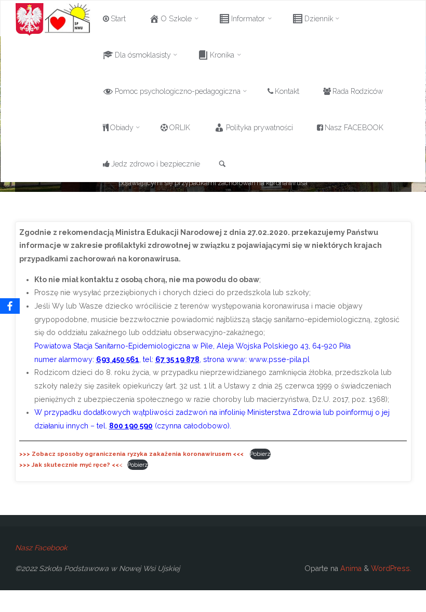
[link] (222, 164)
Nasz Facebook (41, 548)
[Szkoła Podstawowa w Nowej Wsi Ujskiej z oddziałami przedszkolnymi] (53, 19)
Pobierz (260, 453)
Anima (350, 568)
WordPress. (391, 568)
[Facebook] (10, 306)
